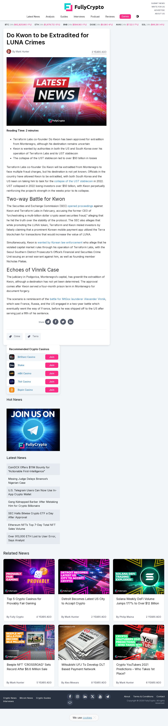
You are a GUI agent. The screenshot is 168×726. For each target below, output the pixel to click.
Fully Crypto (17, 616)
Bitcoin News (26, 698)
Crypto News (10, 698)
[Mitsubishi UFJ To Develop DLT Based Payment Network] (83, 642)
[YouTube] (100, 697)
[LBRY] (70, 702)
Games (125, 16)
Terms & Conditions (143, 696)
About (127, 696)
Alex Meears (72, 682)
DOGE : (101, 24)
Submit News (158, 3)
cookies (87, 717)
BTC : (18, 24)
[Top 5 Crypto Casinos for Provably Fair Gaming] (29, 576)
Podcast (95, 16)
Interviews (79, 16)
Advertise (159, 10)
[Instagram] (77, 697)
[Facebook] (70, 697)
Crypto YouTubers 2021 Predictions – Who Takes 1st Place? (135, 669)
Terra (35, 336)
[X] (92, 697)
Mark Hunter (22, 51)
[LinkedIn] (85, 697)
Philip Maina (127, 616)
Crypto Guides (43, 698)
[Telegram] (108, 697)
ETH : (47, 24)
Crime (17, 336)
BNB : (75, 24)
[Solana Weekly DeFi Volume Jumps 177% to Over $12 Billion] (138, 576)
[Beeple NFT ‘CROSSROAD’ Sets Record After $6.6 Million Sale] (29, 642)
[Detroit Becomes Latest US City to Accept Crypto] (83, 576)
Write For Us (158, 7)
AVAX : (127, 24)
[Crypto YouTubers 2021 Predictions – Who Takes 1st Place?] (138, 642)
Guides (64, 16)
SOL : (153, 24)
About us (160, 13)
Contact (161, 696)
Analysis (50, 16)
